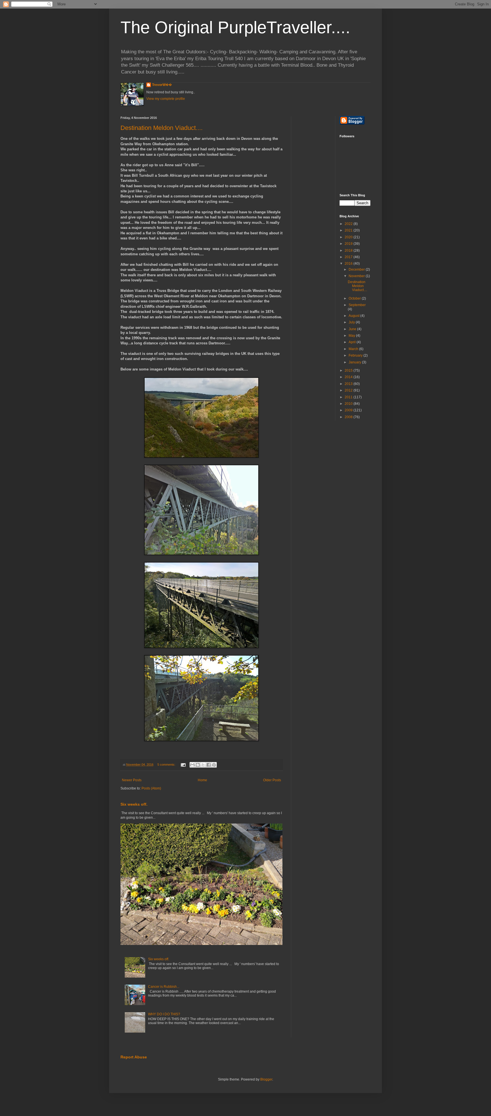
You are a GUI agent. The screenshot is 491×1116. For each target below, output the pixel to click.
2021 (349, 230)
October (355, 298)
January (355, 362)
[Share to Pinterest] (214, 765)
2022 (349, 224)
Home (202, 780)
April (353, 342)
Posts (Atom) (151, 788)
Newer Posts (132, 780)
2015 (349, 370)
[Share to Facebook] (208, 765)
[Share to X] (203, 765)
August (354, 316)
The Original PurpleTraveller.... (235, 27)
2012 (349, 390)
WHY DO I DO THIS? (164, 1014)
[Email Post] (183, 764)
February (356, 355)
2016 (349, 264)
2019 (349, 244)
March (354, 349)
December (357, 269)
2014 (349, 377)
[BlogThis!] (198, 765)
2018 (349, 250)
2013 (349, 384)
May (352, 336)
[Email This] (192, 765)
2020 (349, 237)
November (357, 276)
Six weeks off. (133, 804)
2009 (349, 410)
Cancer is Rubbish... (163, 987)
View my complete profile (165, 99)
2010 (349, 404)
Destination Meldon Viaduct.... (161, 127)
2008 (349, 417)
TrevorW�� (162, 85)
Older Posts (272, 780)
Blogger (266, 1079)
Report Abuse (133, 1057)
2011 (349, 397)
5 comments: (166, 764)
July (352, 322)
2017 (349, 257)
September (357, 305)
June (353, 329)
